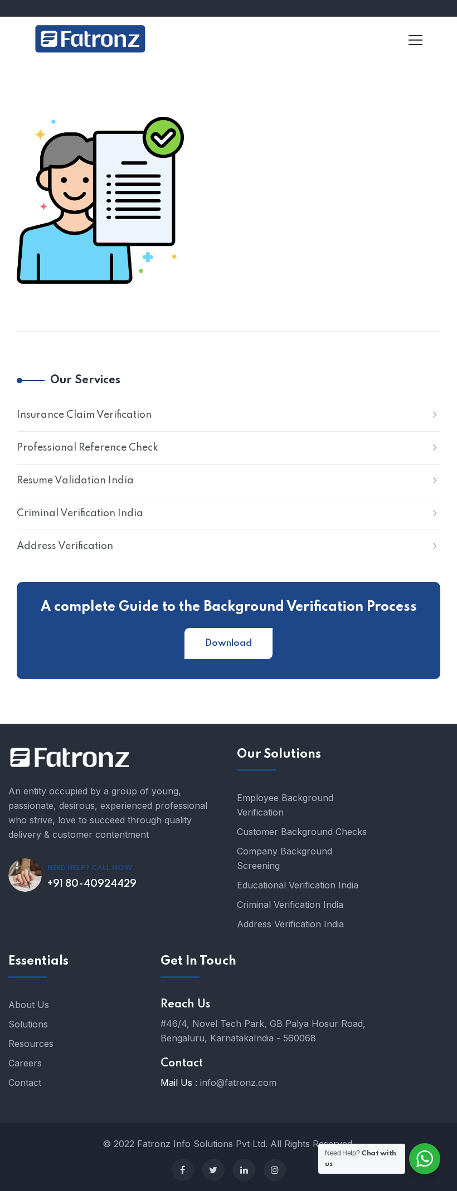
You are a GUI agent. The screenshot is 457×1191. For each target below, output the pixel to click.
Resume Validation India (75, 481)
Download (228, 643)
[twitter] (213, 1170)
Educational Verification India (297, 885)
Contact (24, 1082)
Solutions (28, 1024)
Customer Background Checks (302, 831)
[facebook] (183, 1170)
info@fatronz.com (238, 1082)
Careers (25, 1063)
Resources (31, 1043)
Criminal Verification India (80, 513)
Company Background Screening (284, 858)
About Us (28, 1004)
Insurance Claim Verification (84, 415)
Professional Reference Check (87, 448)
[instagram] (275, 1170)
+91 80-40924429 (92, 884)
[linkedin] (244, 1170)
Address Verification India (290, 924)
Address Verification (65, 546)
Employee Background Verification (285, 805)
